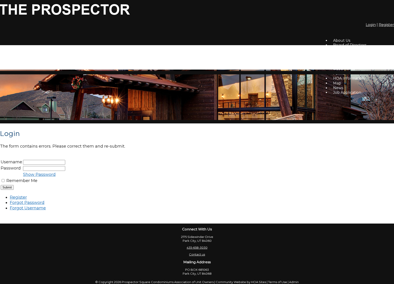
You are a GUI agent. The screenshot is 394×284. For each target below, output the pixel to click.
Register (386, 25)
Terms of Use (277, 282)
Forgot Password (27, 202)
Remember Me (21, 180)
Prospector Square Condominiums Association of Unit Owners (168, 282)
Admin (294, 282)
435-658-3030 (197, 247)
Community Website (231, 282)
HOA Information (348, 78)
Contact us (197, 254)
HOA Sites (258, 282)
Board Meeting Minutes (354, 50)
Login (371, 25)
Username (11, 161)
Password (11, 168)
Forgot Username (28, 208)
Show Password (39, 174)
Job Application (347, 92)
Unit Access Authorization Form (362, 64)
